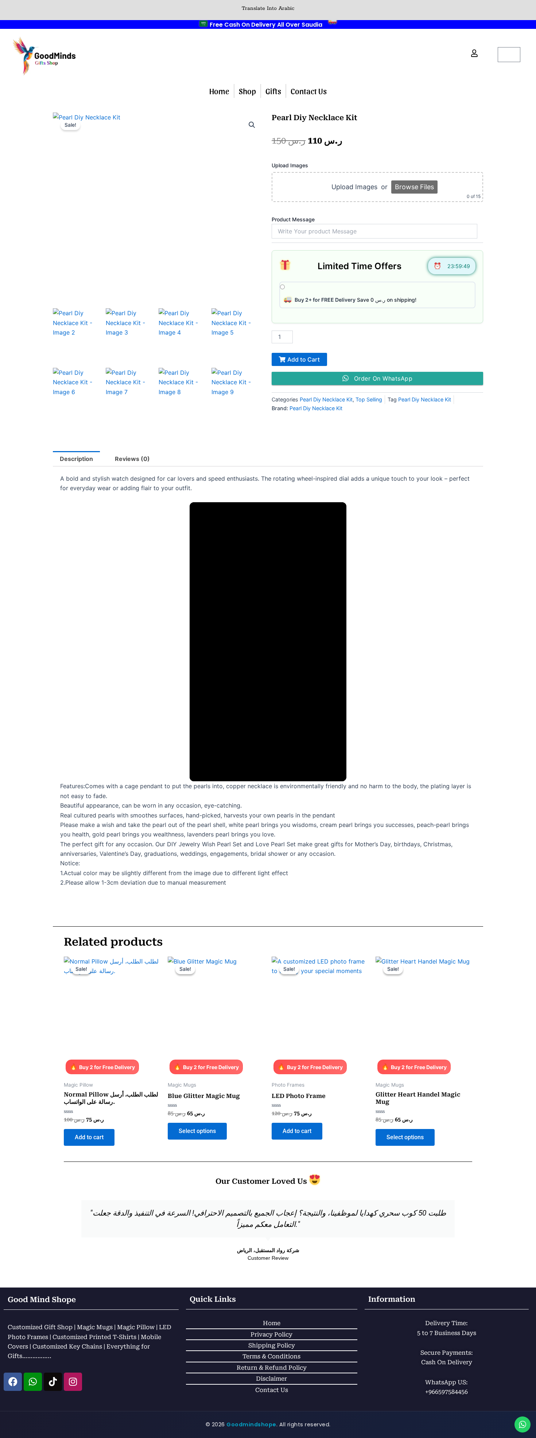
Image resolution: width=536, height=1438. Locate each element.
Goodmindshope (251, 1424)
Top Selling (369, 399)
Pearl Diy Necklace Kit (326, 399)
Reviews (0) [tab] (132, 458)
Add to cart (89, 1137)
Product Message (293, 219)
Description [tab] (76, 458)
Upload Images (290, 165)
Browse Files (414, 187)
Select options (197, 1131)
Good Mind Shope (42, 1299)
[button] (252, 124)
